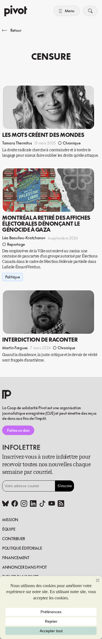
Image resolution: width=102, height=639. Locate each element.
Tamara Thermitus (17, 143)
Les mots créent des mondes (43, 134)
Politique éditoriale (22, 548)
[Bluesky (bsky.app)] (5, 504)
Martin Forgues (15, 347)
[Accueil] (15, 10)
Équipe (8, 529)
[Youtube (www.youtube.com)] (51, 504)
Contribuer (13, 538)
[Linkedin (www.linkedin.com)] (33, 504)
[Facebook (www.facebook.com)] (14, 504)
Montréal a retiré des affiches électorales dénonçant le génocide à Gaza (46, 223)
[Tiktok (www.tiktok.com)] (42, 504)
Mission (10, 519)
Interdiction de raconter (40, 339)
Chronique (72, 143)
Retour (15, 30)
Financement (15, 557)
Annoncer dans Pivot (24, 567)
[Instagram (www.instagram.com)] (24, 504)
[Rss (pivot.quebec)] (61, 504)
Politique (12, 277)
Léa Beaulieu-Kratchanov (23, 237)
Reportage (16, 244)
